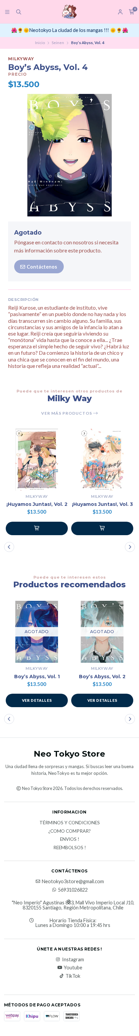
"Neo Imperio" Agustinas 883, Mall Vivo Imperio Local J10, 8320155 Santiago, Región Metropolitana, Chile (73, 905)
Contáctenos (41, 267)
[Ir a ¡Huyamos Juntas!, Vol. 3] (102, 460)
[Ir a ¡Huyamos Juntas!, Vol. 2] (37, 460)
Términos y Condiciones (69, 823)
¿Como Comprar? (69, 831)
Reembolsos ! (69, 847)
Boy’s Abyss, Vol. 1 (37, 677)
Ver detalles (37, 700)
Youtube (73, 967)
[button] (37, 528)
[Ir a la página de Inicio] (69, 11)
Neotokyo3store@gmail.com (73, 881)
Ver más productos (67, 413)
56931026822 (73, 890)
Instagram (73, 959)
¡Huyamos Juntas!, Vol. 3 (102, 504)
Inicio (40, 42)
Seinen (58, 42)
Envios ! (69, 839)
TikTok (72, 976)
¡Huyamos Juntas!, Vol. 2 (36, 504)
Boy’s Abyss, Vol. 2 (102, 677)
